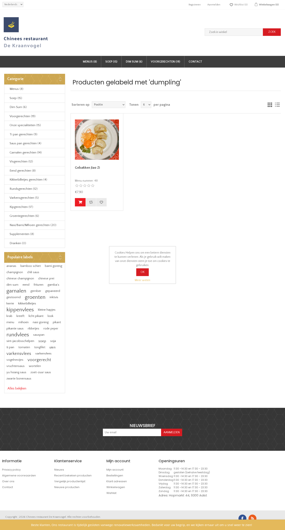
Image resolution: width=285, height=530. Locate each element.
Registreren (195, 4)
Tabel (269, 104)
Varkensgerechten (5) (24, 198)
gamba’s (53, 284)
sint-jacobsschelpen (20, 341)
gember (35, 291)
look (50, 316)
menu (10, 322)
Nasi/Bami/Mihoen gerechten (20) (33, 225)
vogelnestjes (14, 360)
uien (52, 347)
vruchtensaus (15, 366)
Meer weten (142, 280)
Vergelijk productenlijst (69, 481)
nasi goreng (41, 322)
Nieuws (59, 470)
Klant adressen (116, 481)
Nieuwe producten (66, 487)
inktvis (54, 297)
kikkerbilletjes (27, 303)
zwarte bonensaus (18, 378)
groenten (35, 297)
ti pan (10, 347)
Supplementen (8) (22, 234)
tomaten (24, 347)
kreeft (20, 316)
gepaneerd (52, 291)
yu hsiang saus (16, 372)
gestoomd (13, 297)
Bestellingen (114, 475)
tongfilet (39, 347)
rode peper (50, 328)
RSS (252, 518)
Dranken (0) (18, 243)
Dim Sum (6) (134, 61)
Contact (195, 61)
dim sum (12, 284)
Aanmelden (213, 4)
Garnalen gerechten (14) (26, 152)
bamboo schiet (30, 266)
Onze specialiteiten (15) (25, 125)
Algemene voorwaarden (19, 475)
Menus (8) (90, 61)
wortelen (35, 366)
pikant (57, 322)
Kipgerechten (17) (21, 207)
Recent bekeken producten (73, 475)
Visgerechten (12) (21, 161)
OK (143, 272)
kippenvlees (20, 310)
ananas (11, 266)
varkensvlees (18, 353)
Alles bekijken (17, 388)
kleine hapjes (46, 309)
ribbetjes (33, 328)
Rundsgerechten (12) (24, 189)
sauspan (38, 335)
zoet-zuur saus (40, 372)
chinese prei (46, 278)
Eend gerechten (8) (23, 170)
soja (53, 341)
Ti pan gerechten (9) (23, 134)
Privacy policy (11, 470)
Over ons (8, 481)
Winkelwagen (115, 487)
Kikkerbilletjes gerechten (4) (28, 179)
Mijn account (115, 470)
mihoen (23, 322)
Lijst (277, 104)
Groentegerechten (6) (24, 216)
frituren (38, 284)
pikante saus (15, 328)
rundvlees (17, 335)
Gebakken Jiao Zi (87, 168)
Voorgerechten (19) (165, 61)
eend (26, 284)
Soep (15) (111, 61)
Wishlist (111, 493)
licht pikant (36, 316)
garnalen (16, 291)
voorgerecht (39, 360)
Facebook (242, 518)
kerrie (10, 303)
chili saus (33, 272)
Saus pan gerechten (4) (25, 143)
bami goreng (53, 266)
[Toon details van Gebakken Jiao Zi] (97, 139)
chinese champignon (20, 278)
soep (42, 341)
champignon (14, 272)
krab (9, 316)
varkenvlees (43, 353)
